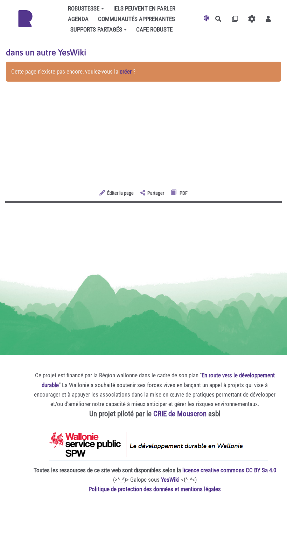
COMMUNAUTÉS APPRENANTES (136, 18)
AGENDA (78, 18)
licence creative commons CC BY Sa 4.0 (229, 470)
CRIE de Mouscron (179, 414)
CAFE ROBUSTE (154, 29)
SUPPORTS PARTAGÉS (96, 29)
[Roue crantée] (251, 19)
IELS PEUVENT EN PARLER (144, 8)
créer (126, 71)
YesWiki (170, 479)
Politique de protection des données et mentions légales (155, 489)
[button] (268, 19)
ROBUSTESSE (83, 8)
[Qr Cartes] (235, 19)
